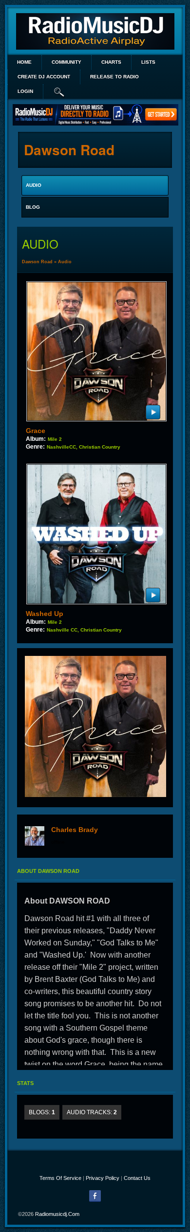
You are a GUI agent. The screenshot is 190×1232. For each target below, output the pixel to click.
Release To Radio (114, 76)
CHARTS (111, 62)
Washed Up (44, 613)
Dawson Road (37, 261)
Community (66, 62)
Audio (65, 261)
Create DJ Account (44, 76)
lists (148, 62)
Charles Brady (74, 829)
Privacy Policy (102, 1178)
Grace (35, 431)
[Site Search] (59, 91)
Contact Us (137, 1178)
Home (24, 62)
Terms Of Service (60, 1178)
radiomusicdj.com (57, 1214)
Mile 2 (55, 439)
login (25, 91)
